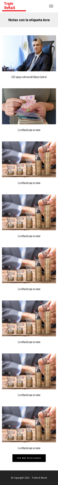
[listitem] (29, 58)
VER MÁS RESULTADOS (29, 458)
